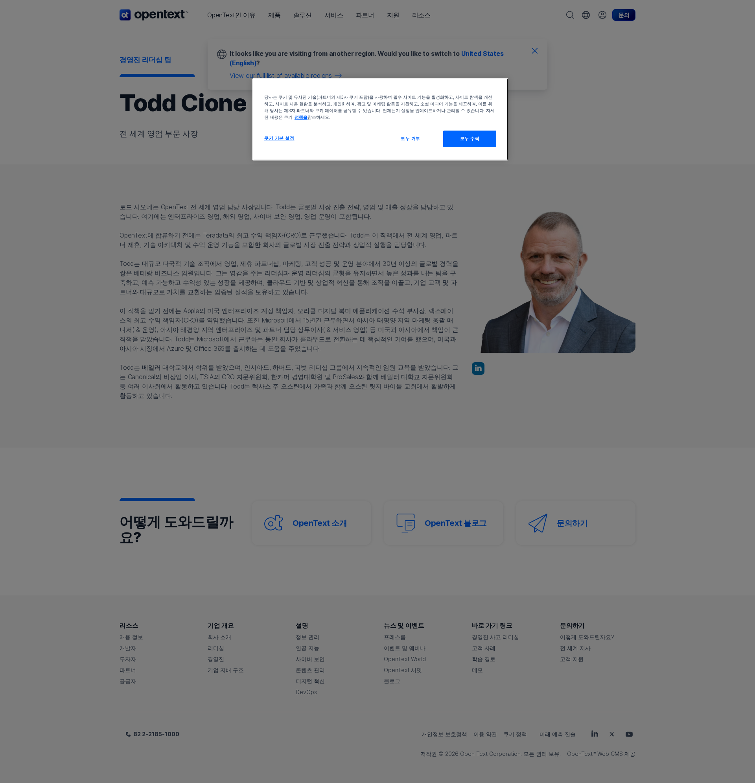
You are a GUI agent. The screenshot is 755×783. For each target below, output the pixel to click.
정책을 (301, 117)
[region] (380, 119)
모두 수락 (470, 138)
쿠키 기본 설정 (279, 138)
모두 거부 (410, 138)
